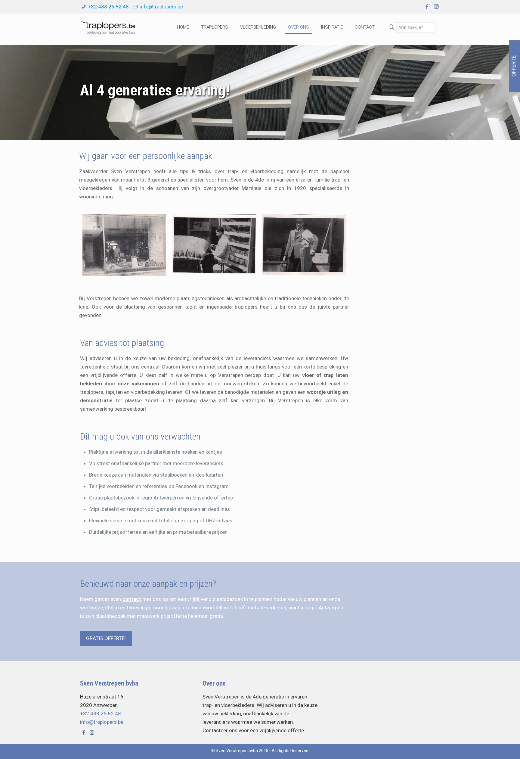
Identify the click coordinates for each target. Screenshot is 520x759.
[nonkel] (214, 245)
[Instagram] (436, 6)
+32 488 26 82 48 (108, 7)
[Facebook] (426, 6)
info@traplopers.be (161, 7)
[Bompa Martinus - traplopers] (304, 245)
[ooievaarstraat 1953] (124, 245)
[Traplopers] (107, 27)
